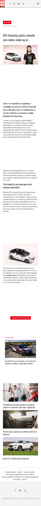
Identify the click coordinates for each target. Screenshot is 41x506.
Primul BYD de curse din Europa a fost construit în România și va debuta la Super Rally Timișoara (20, 362)
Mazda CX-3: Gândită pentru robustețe (16, 458)
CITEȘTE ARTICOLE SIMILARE (21, 318)
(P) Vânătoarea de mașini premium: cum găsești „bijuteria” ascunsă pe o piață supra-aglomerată (19, 406)
